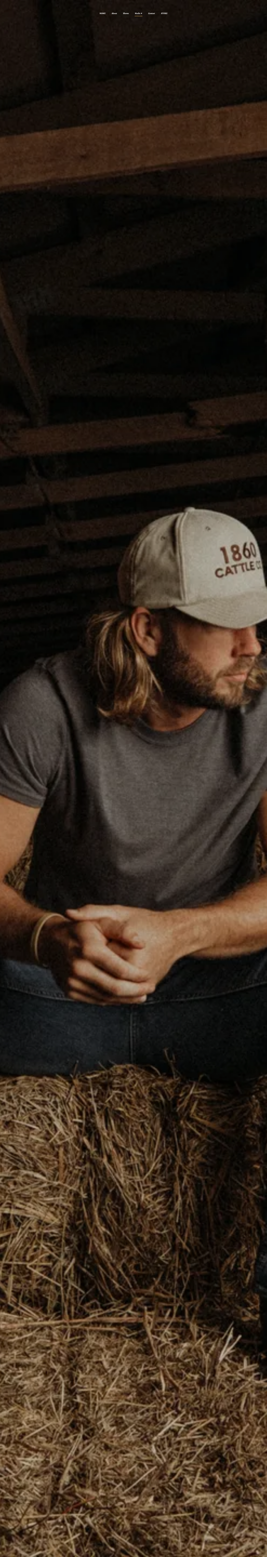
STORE (164, 13)
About (114, 13)
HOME (103, 13)
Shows (126, 13)
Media (137, 13)
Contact (151, 13)
